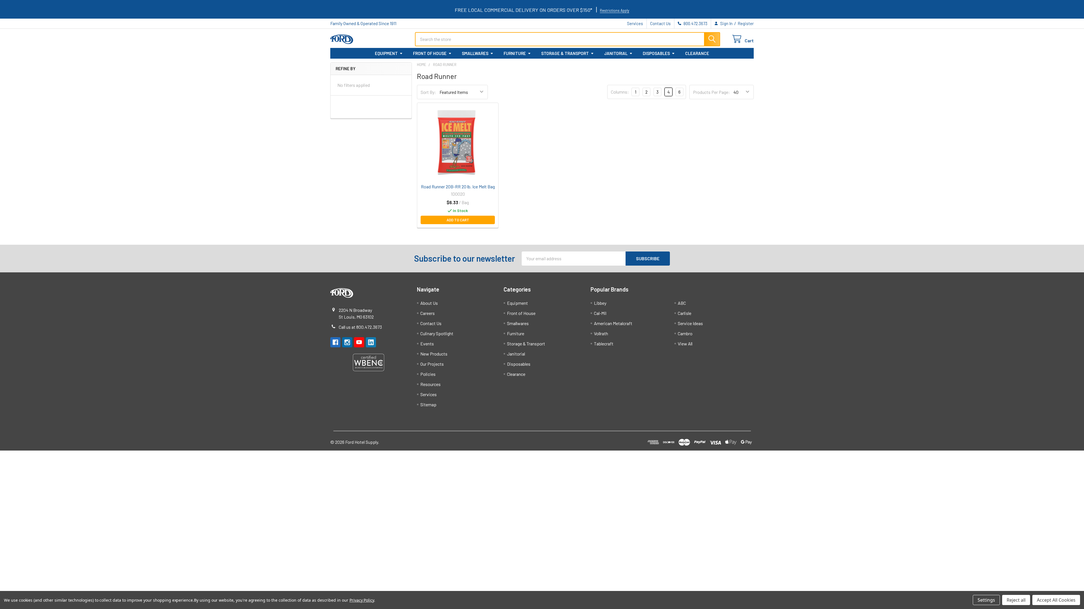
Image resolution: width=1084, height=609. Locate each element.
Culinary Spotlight (436, 333)
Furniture (515, 53)
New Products (433, 353)
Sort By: (428, 92)
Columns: (620, 91)
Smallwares (475, 53)
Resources (430, 384)
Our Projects (432, 364)
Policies (428, 374)
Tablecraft (603, 343)
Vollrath (601, 333)
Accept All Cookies (1056, 600)
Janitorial (616, 53)
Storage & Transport (565, 53)
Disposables (656, 53)
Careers (427, 313)
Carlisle (684, 313)
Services (635, 23)
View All (685, 343)
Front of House (430, 53)
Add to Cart (458, 220)
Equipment (386, 53)
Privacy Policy (361, 600)
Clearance (697, 53)
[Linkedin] (371, 342)
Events (427, 343)
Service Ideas (690, 323)
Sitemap (428, 404)
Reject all (1016, 600)
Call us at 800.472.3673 (360, 327)
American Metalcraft (613, 323)
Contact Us (660, 23)
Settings (986, 600)
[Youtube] (359, 342)
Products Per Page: (711, 92)
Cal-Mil (600, 313)
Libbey (600, 303)
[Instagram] (347, 342)
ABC (682, 303)
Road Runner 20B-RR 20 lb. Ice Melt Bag (458, 186)
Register (746, 23)
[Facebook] (335, 342)
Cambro (685, 333)
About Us (429, 303)
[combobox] (567, 39)
